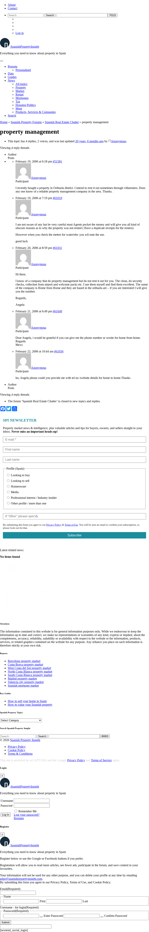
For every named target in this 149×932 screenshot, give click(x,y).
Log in (20, 33)
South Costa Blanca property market (30, 675)
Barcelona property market (24, 661)
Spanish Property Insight (25, 740)
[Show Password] (41, 916)
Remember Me (27, 811)
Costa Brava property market (25, 664)
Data (11, 73)
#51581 (57, 161)
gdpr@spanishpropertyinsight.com (21, 878)
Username (7, 800)
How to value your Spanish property (30, 704)
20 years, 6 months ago (89, 141)
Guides (12, 77)
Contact (12, 8)
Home (4, 122)
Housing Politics (26, 105)
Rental (19, 94)
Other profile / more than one (28, 503)
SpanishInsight (24, 46)
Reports (12, 66)
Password (6, 805)
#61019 (57, 198)
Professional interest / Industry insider (33, 497)
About (12, 4)
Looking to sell (19, 480)
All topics (21, 84)
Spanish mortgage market (23, 685)
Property (21, 87)
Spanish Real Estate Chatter (62, 122)
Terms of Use (71, 524)
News (11, 80)
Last (85, 901)
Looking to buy (20, 475)
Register (19, 818)
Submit (6, 922)
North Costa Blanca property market (30, 671)
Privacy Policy (54, 524)
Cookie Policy (16, 750)
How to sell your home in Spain (27, 701)
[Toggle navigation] (1, 60)
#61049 (57, 311)
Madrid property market (22, 678)
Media (14, 492)
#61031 (57, 247)
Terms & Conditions (20, 753)
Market (20, 91)
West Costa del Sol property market (29, 668)
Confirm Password (115, 915)
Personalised (23, 70)
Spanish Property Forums (26, 122)
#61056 (58, 351)
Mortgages (22, 98)
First (42, 901)
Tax (18, 101)
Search (12, 115)
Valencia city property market (26, 682)
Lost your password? (26, 814)
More (19, 108)
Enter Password (53, 915)
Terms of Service (101, 760)
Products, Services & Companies (36, 112)
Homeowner (18, 486)
